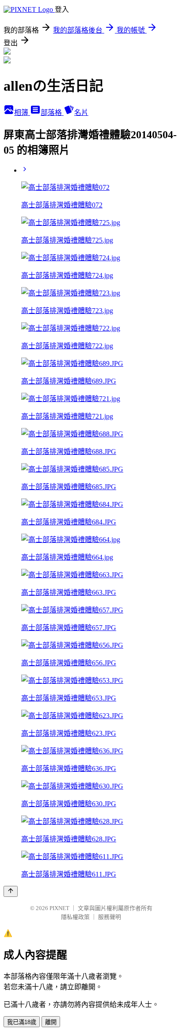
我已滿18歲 (21, 1022)
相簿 (22, 112)
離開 (51, 1022)
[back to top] (11, 891)
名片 (81, 112)
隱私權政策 (75, 917)
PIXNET (59, 908)
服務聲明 (109, 917)
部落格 (52, 112)
